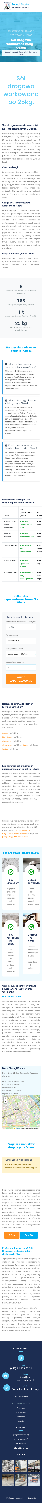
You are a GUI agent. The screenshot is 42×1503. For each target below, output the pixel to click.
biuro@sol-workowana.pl (25, 1379)
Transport (21, 1416)
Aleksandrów (7, 745)
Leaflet (17, 1128)
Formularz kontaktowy (25, 1389)
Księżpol (5, 749)
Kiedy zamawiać (21, 1439)
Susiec (25, 745)
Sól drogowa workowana (20, 31)
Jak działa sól (21, 1443)
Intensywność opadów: (15, 649)
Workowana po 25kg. (21, 1403)
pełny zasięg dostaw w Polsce (15, 836)
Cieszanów (6, 741)
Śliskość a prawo (21, 1448)
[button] (5, 1098)
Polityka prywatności (14, 1498)
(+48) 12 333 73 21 (21, 1368)
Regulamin (31, 1498)
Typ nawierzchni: (12, 635)
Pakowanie (21, 1412)
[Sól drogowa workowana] (15, 6)
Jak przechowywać (21, 1435)
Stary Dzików (7, 737)
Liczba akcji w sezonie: (15, 662)
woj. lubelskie (17, 35)
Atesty (21, 1421)
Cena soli (21, 1408)
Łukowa (5, 733)
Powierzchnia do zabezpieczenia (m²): (21, 622)
